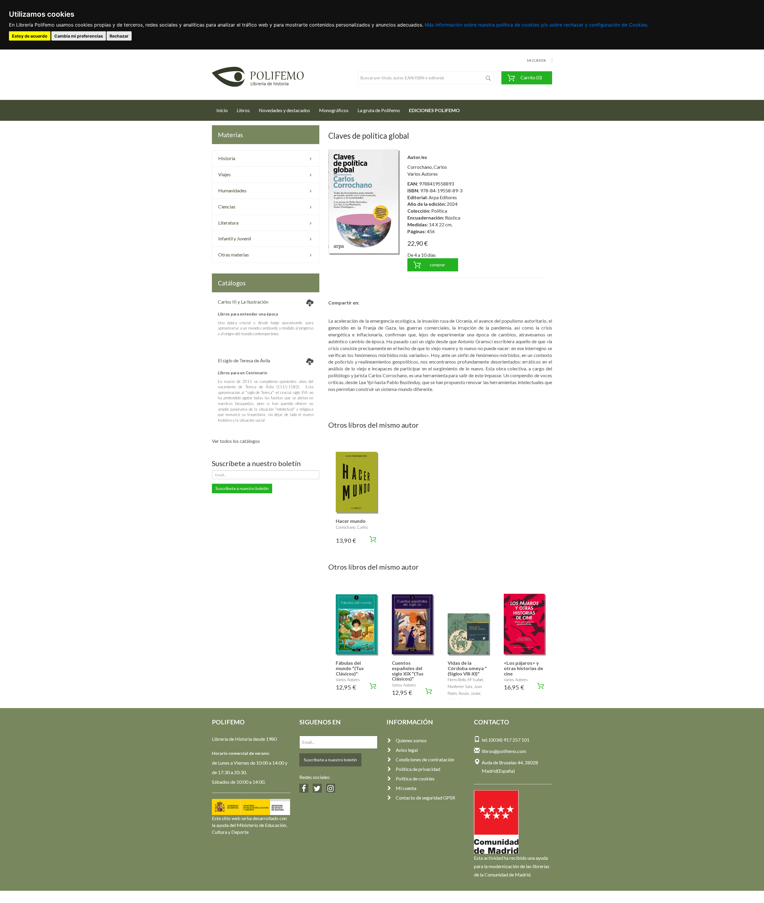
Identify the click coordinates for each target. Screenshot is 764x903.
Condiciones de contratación (425, 759)
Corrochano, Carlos (427, 167)
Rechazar (119, 35)
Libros (243, 110)
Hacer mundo (351, 521)
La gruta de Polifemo (379, 110)
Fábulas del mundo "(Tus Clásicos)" (350, 668)
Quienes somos (411, 740)
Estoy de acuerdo (29, 35)
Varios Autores (422, 174)
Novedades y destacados (284, 110)
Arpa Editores (443, 197)
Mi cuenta (406, 788)
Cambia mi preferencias (78, 35)
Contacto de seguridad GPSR (425, 797)
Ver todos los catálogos (236, 441)
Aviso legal (407, 750)
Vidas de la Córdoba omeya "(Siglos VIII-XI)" (467, 668)
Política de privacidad (418, 769)
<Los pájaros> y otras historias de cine (523, 668)
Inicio (224, 110)
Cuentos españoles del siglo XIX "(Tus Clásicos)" (407, 670)
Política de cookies (415, 778)
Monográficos (334, 110)
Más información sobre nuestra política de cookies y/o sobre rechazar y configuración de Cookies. (537, 25)
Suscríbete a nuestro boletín (242, 488)
